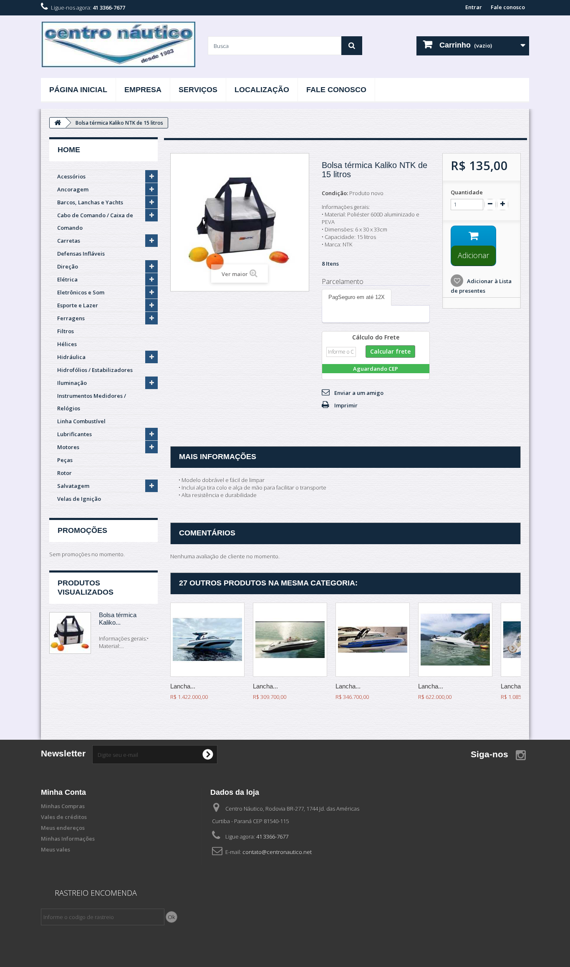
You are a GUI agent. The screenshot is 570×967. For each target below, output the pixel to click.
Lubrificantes (74, 434)
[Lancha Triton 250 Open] (372, 640)
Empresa (142, 89)
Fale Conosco (336, 89)
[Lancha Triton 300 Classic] (455, 640)
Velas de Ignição (79, 498)
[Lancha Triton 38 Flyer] (207, 640)
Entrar (473, 7)
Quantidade (467, 192)
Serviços (198, 89)
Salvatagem (73, 486)
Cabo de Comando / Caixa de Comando (95, 221)
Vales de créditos (64, 817)
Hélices (67, 344)
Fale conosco (508, 7)
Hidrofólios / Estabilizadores (95, 370)
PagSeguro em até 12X (356, 297)
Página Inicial (78, 89)
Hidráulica (71, 357)
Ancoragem (72, 189)
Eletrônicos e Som (80, 292)
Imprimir (346, 405)
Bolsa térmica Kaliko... (117, 618)
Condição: (335, 193)
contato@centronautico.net (277, 852)
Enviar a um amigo (358, 393)
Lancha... (182, 686)
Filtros (65, 331)
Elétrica (67, 279)
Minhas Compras (63, 806)
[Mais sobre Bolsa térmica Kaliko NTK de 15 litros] (70, 633)
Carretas (68, 240)
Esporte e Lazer (77, 305)
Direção (67, 266)
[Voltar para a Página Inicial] (58, 123)
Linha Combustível (81, 421)
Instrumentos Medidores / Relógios (91, 402)
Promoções (82, 530)
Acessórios (71, 176)
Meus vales (55, 849)
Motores (68, 447)
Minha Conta (63, 792)
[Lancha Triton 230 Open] (290, 640)
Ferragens (71, 318)
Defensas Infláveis (81, 253)
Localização (262, 89)
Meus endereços (63, 827)
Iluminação (72, 383)
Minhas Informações (68, 838)
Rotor (64, 473)
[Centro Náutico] (118, 45)
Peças (65, 460)
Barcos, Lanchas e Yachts (90, 202)
